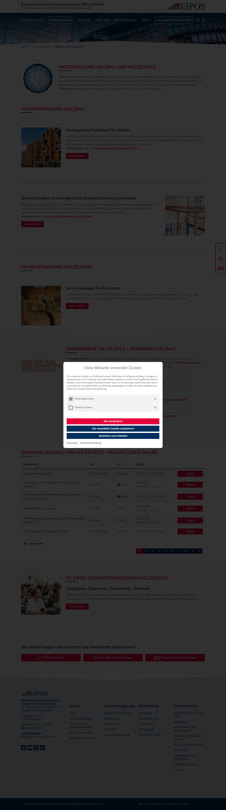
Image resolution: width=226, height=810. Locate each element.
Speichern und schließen (113, 436)
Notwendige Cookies (84, 398)
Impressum (72, 443)
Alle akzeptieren (113, 421)
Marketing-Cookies (83, 407)
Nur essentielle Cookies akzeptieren (113, 428)
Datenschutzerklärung (90, 443)
